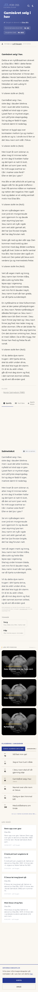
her (31, 974)
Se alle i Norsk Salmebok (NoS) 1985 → (24, 814)
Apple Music (32, 403)
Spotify (9, 403)
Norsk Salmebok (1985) (14, 392)
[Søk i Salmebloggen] (28, 6)
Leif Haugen (17, 44)
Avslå (19, 987)
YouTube (21, 403)
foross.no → (32, 647)
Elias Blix (25, 22)
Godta (19, 980)
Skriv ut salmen (30, 451)
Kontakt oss (23, 609)
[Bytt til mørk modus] (33, 6)
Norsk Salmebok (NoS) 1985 (13, 748)
